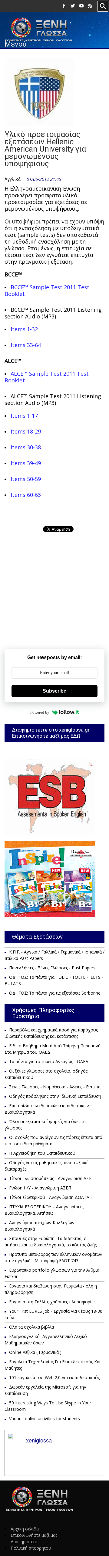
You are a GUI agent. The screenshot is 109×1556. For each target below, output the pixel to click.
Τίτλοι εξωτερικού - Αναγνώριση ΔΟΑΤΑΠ (50, 1197)
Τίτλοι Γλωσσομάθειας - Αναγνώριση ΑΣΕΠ (51, 1178)
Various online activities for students (44, 1418)
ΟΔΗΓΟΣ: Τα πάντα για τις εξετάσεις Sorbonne (55, 993)
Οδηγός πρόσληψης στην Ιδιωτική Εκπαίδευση (55, 1096)
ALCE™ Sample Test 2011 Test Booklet (47, 377)
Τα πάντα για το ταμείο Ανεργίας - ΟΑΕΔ (48, 1061)
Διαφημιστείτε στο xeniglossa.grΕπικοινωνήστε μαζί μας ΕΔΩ (51, 733)
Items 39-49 (26, 463)
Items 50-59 (26, 479)
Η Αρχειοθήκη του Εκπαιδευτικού (42, 1153)
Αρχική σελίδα (25, 1529)
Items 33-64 (26, 345)
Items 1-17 (24, 415)
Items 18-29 (26, 431)
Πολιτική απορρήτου (31, 1548)
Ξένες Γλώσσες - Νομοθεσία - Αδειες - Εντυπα (55, 1087)
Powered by (39, 712)
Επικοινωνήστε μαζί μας (34, 1535)
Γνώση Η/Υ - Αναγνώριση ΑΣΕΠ (40, 1188)
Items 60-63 (26, 494)
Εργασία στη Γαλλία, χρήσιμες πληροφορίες (52, 1302)
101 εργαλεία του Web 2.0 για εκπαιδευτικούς (54, 1377)
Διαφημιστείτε (24, 1541)
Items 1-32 (24, 329)
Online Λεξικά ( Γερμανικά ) (35, 1352)
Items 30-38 (26, 447)
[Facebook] (64, 6)
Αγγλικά (13, 179)
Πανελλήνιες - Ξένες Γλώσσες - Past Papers (52, 968)
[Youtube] (81, 6)
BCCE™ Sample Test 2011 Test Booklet (47, 290)
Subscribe (54, 691)
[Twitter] (73, 6)
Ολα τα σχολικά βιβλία (31, 1327)
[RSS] (90, 6)
